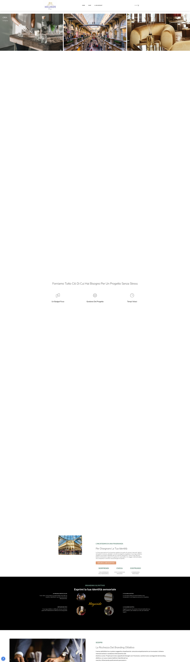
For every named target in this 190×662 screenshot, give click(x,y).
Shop (89, 5)
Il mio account (98, 5)
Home (83, 5)
